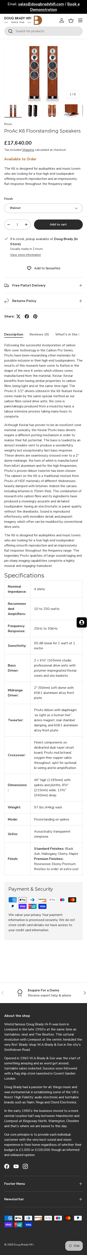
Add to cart (58, 224)
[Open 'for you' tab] (82, 622)
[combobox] (43, 31)
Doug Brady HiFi (23, 1244)
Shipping (28, 150)
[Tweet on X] (18, 316)
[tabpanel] (43, 609)
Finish (8, 199)
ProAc (8, 124)
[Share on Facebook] (27, 316)
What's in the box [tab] (69, 334)
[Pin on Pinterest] (35, 316)
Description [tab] (13, 334)
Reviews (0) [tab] (39, 334)
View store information (25, 255)
